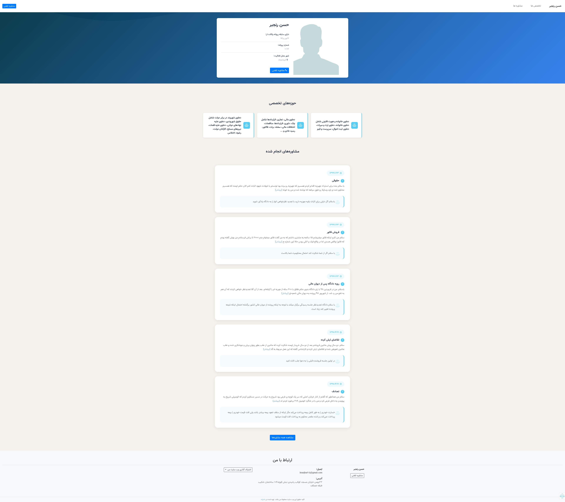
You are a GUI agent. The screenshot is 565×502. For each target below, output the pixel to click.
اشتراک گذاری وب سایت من (239, 469)
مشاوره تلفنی (9, 6)
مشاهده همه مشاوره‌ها (282, 437)
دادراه (263, 499)
